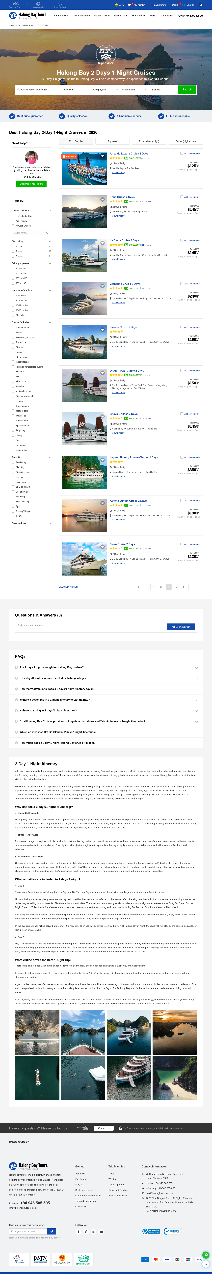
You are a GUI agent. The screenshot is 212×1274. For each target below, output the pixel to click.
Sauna (19, 352)
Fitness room (22, 420)
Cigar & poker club (24, 396)
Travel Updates (116, 1184)
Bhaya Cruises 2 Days (124, 414)
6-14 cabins (21, 300)
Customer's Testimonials (88, 1195)
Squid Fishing (22, 501)
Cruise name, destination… (35, 89)
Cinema (19, 347)
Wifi (17, 376)
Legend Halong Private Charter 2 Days (134, 457)
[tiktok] (86, 1232)
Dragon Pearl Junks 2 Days (127, 370)
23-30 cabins (22, 310)
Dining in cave (22, 472)
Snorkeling (21, 462)
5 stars (19, 256)
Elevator (20, 371)
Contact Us (167, 15)
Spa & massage (23, 425)
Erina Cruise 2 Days (122, 197)
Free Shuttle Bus (24, 216)
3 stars (19, 246)
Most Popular (76, 141)
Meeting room (22, 327)
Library (19, 435)
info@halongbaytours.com (23, 1207)
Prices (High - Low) (186, 141)
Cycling (19, 477)
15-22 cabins (22, 305)
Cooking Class (23, 492)
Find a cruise (61, 15)
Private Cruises (102, 15)
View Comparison (68, 587)
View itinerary (118, 172)
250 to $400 (21, 278)
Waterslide (21, 416)
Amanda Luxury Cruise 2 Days (129, 153)
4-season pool (22, 406)
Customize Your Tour (31, 183)
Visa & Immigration (118, 1195)
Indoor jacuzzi (22, 362)
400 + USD (21, 283)
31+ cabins (21, 315)
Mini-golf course (23, 391)
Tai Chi (19, 516)
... (146, 587)
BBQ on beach (23, 487)
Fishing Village (23, 511)
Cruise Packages (81, 15)
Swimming (21, 482)
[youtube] (101, 1232)
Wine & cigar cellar (25, 337)
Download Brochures (119, 1190)
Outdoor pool (22, 450)
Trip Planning (139, 15)
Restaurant (21, 445)
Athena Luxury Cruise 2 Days (128, 500)
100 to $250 (21, 273)
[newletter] (51, 1231)
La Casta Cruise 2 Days (124, 240)
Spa (18, 506)
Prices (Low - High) (149, 141)
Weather (112, 1179)
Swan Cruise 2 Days (122, 544)
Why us (79, 1184)
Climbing (20, 467)
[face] (78, 1232)
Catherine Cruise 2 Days (125, 283)
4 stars (19, 251)
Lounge (19, 401)
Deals (176, 4)
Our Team (80, 1179)
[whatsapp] (206, 1255)
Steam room (21, 357)
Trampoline (21, 342)
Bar (17, 440)
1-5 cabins (21, 295)
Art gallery (21, 430)
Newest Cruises (23, 226)
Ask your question (181, 626)
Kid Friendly (21, 221)
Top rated (113, 141)
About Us (80, 1173)
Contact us (103, 1128)
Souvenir (20, 332)
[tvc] (83, 1259)
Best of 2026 (121, 15)
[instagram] (94, 1232)
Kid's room (21, 381)
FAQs (111, 1173)
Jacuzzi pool (22, 411)
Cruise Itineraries (25, 25)
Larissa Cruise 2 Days (123, 327)
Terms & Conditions (85, 1201)
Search (187, 89)
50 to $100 (21, 268)
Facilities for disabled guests (29, 367)
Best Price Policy (84, 1190)
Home (12, 25)
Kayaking (20, 496)
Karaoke (20, 386)
